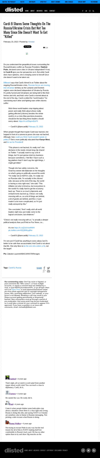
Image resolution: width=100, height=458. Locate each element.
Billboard (7, 83)
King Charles (69, 2)
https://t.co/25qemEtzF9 (28, 121)
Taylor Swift (82, 2)
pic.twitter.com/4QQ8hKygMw (20, 230)
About (32, 11)
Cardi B (12, 268)
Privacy (65, 450)
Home (27, 11)
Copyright (50, 450)
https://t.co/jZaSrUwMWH (24, 228)
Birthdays (32, 2)
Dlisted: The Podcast (8, 2)
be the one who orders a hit (34, 246)
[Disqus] (27, 340)
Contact (52, 11)
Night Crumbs (55, 2)
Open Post (43, 2)
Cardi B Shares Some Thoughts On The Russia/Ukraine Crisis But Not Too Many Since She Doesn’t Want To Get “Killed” (27, 30)
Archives (40, 11)
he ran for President (15, 142)
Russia (18, 268)
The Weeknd (94, 2)
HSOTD (22, 2)
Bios (46, 11)
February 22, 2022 (36, 127)
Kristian (32, 42)
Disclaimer (58, 450)
